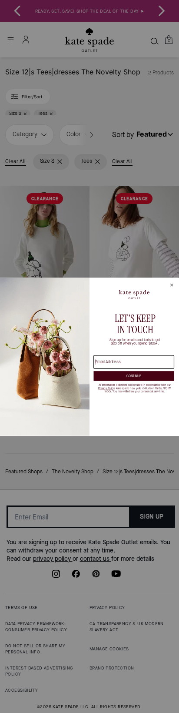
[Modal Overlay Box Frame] (89, 357)
